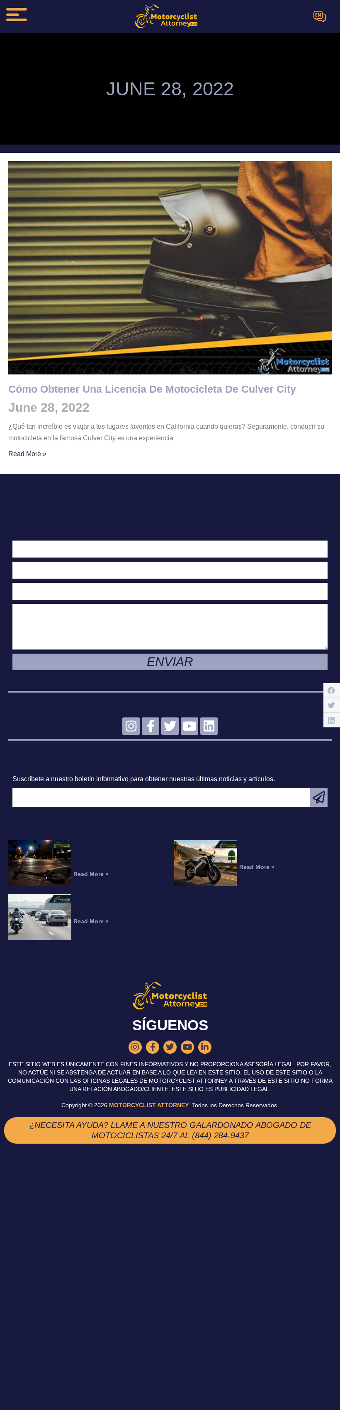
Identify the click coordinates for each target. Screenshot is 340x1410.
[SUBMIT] (319, 797)
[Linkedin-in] (204, 1047)
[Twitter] (170, 726)
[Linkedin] (209, 726)
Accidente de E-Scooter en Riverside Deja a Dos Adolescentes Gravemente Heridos (112, 854)
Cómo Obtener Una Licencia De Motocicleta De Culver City (152, 389)
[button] (331, 690)
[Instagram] (131, 726)
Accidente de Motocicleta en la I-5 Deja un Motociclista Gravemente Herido (117, 904)
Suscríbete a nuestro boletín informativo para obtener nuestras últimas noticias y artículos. (143, 778)
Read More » (27, 453)
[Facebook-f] (150, 726)
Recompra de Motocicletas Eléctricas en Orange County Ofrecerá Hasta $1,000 (281, 850)
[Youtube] (189, 726)
